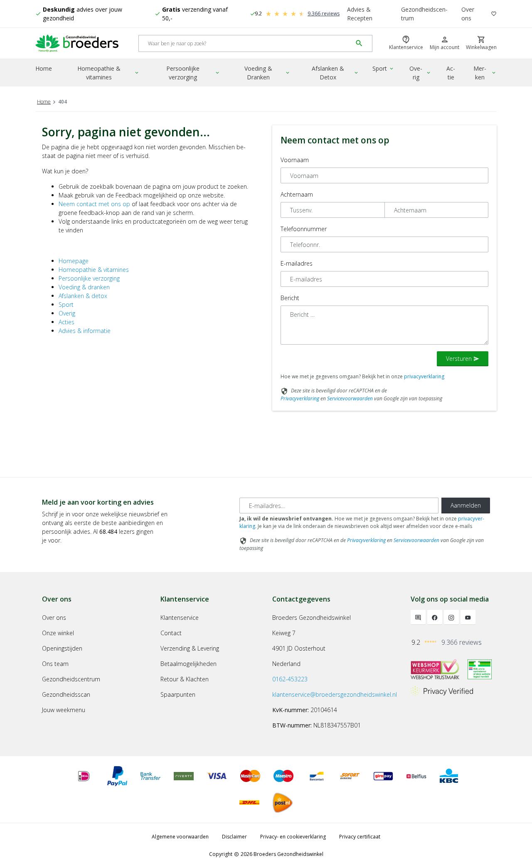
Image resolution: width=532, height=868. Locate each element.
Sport (383, 68)
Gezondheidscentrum (424, 13)
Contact (171, 633)
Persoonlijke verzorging (193, 72)
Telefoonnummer (304, 229)
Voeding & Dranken (267, 72)
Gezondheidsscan (66, 694)
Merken (485, 72)
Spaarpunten (177, 694)
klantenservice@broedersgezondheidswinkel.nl (334, 694)
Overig (420, 72)
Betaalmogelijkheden (188, 664)
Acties (66, 322)
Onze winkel (58, 633)
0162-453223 (290, 679)
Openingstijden (62, 648)
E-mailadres (297, 263)
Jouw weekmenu (63, 710)
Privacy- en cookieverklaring (293, 836)
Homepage (74, 261)
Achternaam (297, 194)
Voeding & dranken (84, 287)
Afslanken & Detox (336, 72)
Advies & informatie (85, 331)
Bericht (290, 298)
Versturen (462, 358)
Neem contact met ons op (94, 204)
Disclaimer (234, 836)
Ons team (55, 664)
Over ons (467, 13)
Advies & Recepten (359, 13)
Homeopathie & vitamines (108, 72)
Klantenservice (179, 617)
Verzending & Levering (189, 648)
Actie (450, 72)
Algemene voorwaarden (180, 836)
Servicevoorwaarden (350, 398)
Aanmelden (466, 505)
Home (43, 68)
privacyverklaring (424, 376)
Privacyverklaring (300, 398)
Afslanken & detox (83, 296)
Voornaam (295, 160)
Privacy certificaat (359, 836)
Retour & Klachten (184, 679)
